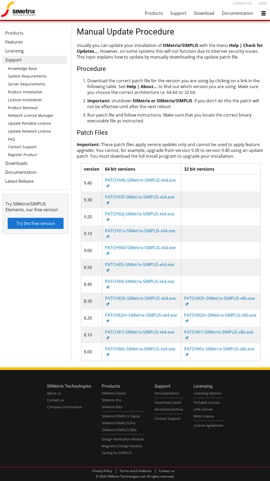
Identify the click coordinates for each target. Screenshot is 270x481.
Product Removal (23, 107)
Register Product (22, 154)
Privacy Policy (102, 471)
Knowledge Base (22, 68)
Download (204, 13)
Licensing (14, 51)
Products (154, 13)
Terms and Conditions (135, 471)
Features (14, 42)
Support (178, 13)
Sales (262, 3)
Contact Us (242, 3)
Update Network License (29, 131)
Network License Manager (31, 115)
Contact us (167, 471)
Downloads (16, 163)
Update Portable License (29, 123)
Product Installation (25, 91)
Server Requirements (26, 83)
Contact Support (22, 146)
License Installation (25, 99)
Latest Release (19, 181)
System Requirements (27, 76)
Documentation (237, 13)
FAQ (11, 139)
